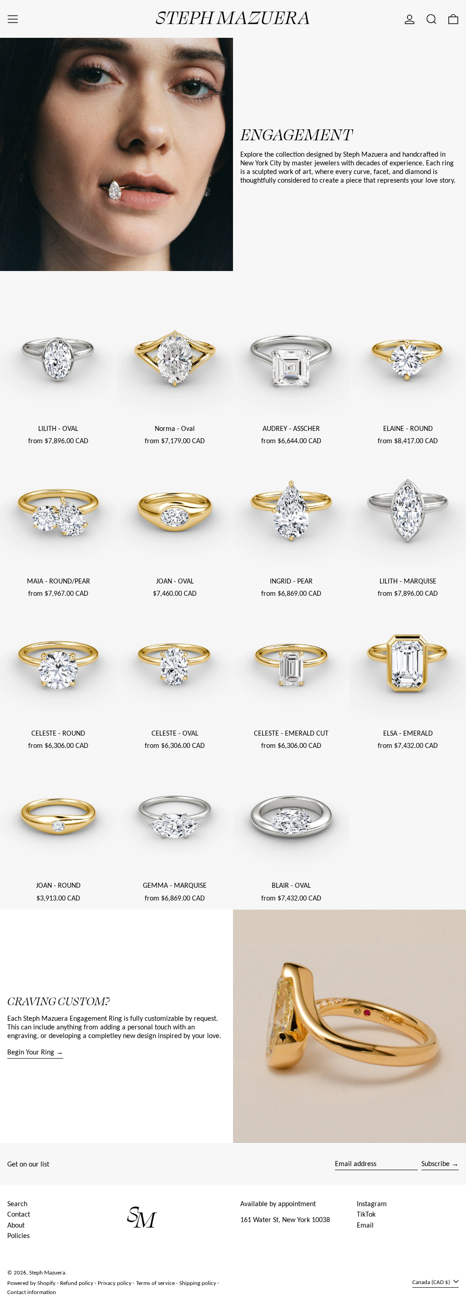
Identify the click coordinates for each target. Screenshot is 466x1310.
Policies (18, 1235)
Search (17, 1203)
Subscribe (435, 1163)
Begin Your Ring (30, 1052)
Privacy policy (115, 1282)
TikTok (366, 1214)
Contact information (31, 1292)
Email (365, 1225)
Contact (18, 1214)
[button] (431, 19)
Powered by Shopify (31, 1282)
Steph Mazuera (47, 1272)
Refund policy (76, 1282)
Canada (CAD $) (431, 1282)
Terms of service (155, 1282)
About (16, 1225)
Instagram (372, 1203)
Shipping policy (197, 1282)
